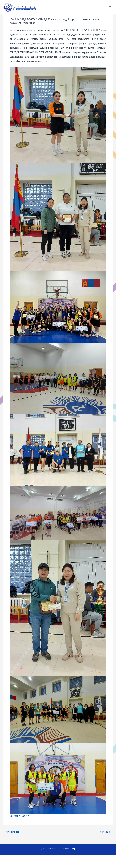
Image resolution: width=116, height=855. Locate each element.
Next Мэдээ (106, 832)
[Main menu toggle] (110, 7)
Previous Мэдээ (11, 832)
